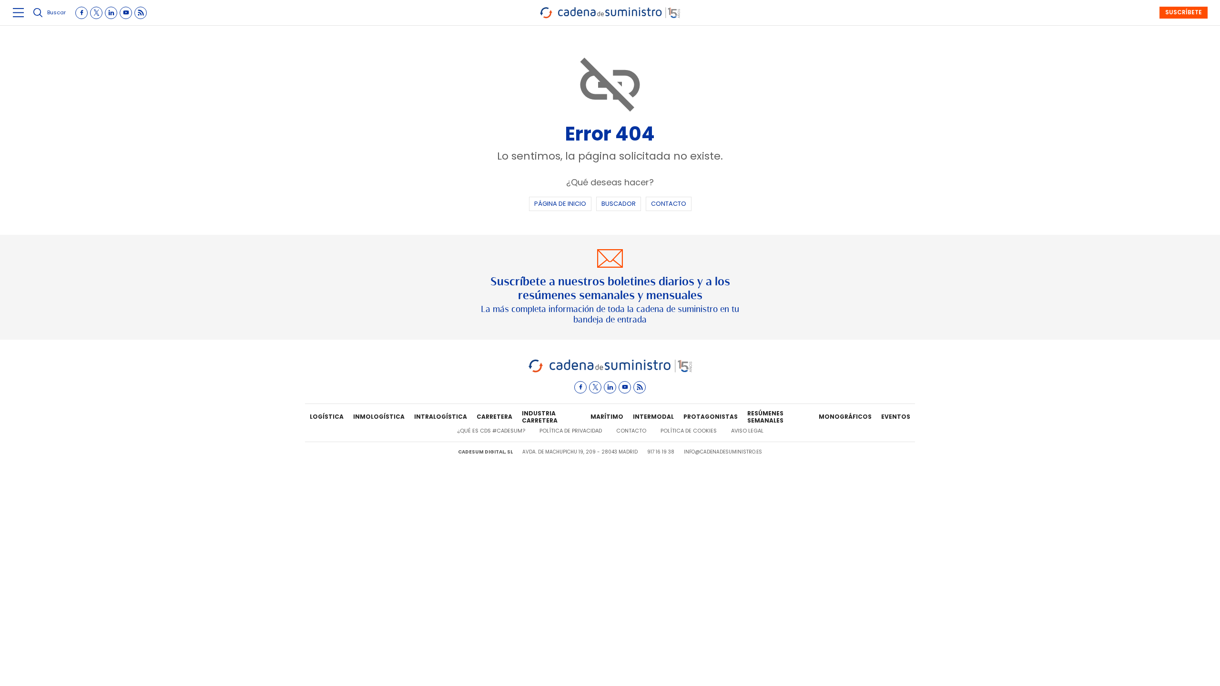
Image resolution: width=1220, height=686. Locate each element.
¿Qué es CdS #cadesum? (491, 430)
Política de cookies (689, 430)
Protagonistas (710, 417)
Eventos (895, 417)
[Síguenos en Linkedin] (111, 13)
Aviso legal (747, 430)
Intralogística (440, 417)
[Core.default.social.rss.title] (140, 13)
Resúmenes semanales (765, 417)
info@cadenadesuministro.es (723, 451)
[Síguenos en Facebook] (81, 13)
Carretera (494, 417)
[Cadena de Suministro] (610, 370)
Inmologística (379, 417)
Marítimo (606, 417)
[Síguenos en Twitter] (96, 13)
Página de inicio (560, 203)
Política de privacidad (570, 430)
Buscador (618, 203)
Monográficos (845, 417)
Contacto (668, 203)
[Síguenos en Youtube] (126, 13)
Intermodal (653, 417)
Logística (327, 417)
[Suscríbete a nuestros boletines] (610, 287)
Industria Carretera (540, 417)
